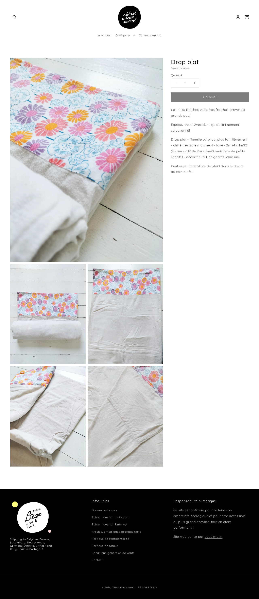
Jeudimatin (213, 536)
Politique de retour (105, 546)
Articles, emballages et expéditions (116, 531)
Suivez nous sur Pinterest (109, 524)
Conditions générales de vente (113, 553)
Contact (97, 560)
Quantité (176, 75)
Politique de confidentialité (110, 539)
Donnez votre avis (104, 510)
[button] (14, 17)
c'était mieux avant (123, 587)
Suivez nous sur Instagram (110, 517)
